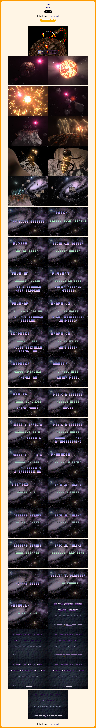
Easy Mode (54, 16)
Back (48, 8)
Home (48, 4)
